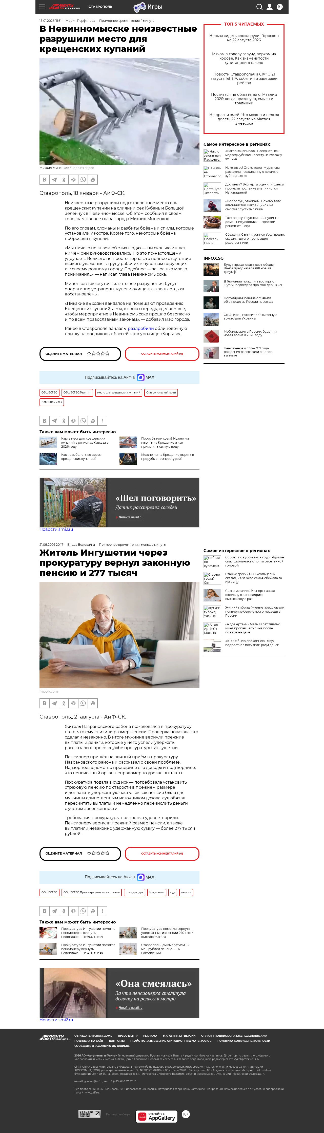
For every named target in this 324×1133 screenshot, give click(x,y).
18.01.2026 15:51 (50, 21)
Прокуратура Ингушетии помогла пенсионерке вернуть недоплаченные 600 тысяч (88, 933)
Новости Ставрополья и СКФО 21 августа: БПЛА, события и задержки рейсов (244, 78)
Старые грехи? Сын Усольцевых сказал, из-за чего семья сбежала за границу (253, 578)
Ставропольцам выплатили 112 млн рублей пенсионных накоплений (165, 949)
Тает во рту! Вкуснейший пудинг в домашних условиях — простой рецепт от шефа (252, 222)
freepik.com (48, 691)
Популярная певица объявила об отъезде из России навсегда (248, 300)
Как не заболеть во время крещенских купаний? (81, 457)
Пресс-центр (127, 1035)
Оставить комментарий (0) (162, 353)
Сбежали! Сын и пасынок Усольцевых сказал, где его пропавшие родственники (255, 238)
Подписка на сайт (88, 1041)
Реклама (150, 1035)
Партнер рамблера (118, 1114)
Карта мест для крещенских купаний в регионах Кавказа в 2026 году (84, 442)
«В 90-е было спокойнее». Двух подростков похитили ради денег (252, 643)
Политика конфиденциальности (243, 1041)
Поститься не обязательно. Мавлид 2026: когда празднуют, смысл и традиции (244, 98)
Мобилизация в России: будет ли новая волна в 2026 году (250, 333)
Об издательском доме (93, 1035)
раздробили (141, 328)
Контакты (117, 1041)
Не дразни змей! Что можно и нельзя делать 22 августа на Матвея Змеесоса (244, 119)
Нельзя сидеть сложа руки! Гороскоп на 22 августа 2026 (244, 38)
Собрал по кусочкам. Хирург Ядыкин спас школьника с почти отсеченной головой (254, 561)
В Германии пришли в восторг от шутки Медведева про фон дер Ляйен (253, 283)
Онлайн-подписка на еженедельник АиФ (234, 1035)
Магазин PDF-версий (179, 1035)
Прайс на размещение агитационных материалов (171, 1041)
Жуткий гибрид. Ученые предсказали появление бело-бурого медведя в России (254, 611)
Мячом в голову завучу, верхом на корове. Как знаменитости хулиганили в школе (244, 58)
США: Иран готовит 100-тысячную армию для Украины (250, 316)
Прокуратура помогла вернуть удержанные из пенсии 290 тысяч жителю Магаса (167, 933)
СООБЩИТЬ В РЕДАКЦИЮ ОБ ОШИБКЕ (102, 1046)
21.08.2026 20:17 (51, 544)
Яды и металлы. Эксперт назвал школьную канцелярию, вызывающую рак (250, 595)
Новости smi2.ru (56, 529)
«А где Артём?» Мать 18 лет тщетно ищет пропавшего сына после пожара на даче (252, 628)
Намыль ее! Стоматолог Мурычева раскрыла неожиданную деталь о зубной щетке (252, 172)
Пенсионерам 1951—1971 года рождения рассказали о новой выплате (248, 352)
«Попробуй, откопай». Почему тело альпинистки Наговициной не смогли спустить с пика (253, 205)
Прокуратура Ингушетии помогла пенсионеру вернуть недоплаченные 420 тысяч (88, 949)
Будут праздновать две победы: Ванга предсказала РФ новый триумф (249, 268)
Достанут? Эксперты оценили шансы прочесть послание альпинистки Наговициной (254, 188)
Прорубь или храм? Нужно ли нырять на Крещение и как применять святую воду (165, 442)
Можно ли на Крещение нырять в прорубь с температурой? (167, 457)
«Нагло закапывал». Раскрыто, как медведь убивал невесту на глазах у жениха (253, 155)
